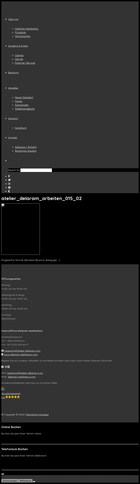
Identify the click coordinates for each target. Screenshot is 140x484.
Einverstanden (10, 481)
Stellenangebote (25, 108)
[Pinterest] (9, 187)
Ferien (18, 101)
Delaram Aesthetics (26, 28)
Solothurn (20, 128)
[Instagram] (9, 183)
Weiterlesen (25, 481)
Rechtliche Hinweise (37, 414)
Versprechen (22, 36)
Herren (19, 59)
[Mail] (9, 191)
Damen (19, 55)
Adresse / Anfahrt (26, 147)
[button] (70, 393)
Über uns (13, 19)
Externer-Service (25, 62)
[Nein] (34, 481)
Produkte (20, 32)
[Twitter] (9, 180)
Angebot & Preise (18, 45)
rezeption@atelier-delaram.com (22, 350)
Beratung (13, 72)
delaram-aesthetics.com (22, 376)
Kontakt (12, 137)
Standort (13, 118)
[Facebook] (9, 176)
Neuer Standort (24, 97)
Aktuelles (13, 87)
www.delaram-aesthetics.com (21, 354)
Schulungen (22, 105)
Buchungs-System (26, 150)
